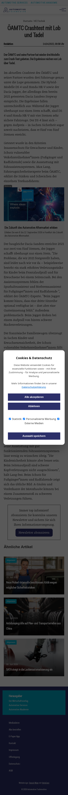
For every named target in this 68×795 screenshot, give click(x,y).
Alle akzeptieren (34, 397)
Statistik (16, 419)
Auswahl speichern (34, 436)
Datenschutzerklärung (34, 387)
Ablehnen (34, 406)
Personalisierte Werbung (40, 419)
